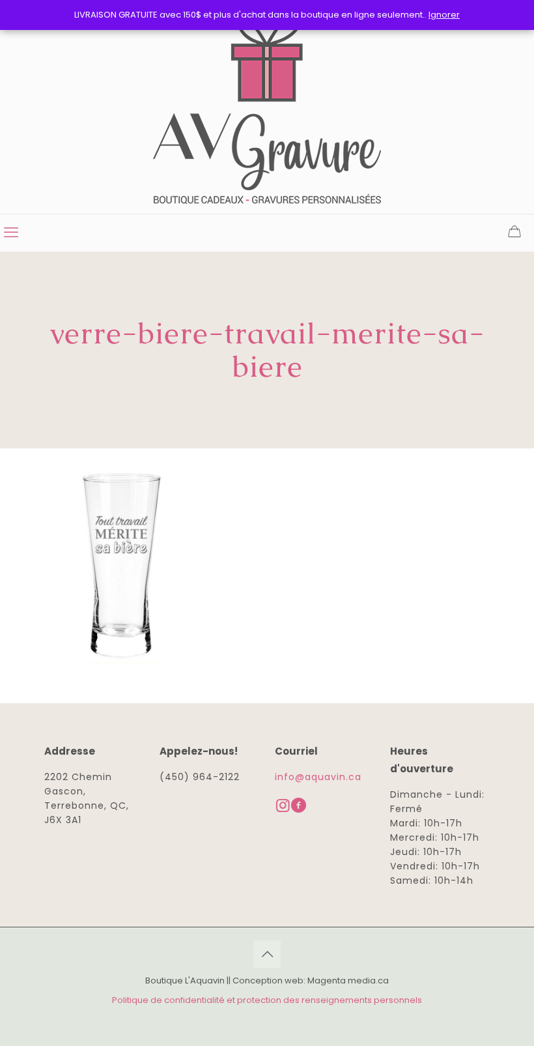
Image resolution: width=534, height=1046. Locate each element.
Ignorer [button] (444, 14)
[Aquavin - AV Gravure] (267, 107)
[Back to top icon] (267, 954)
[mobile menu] (11, 233)
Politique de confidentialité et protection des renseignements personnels (267, 1000)
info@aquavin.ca (318, 776)
